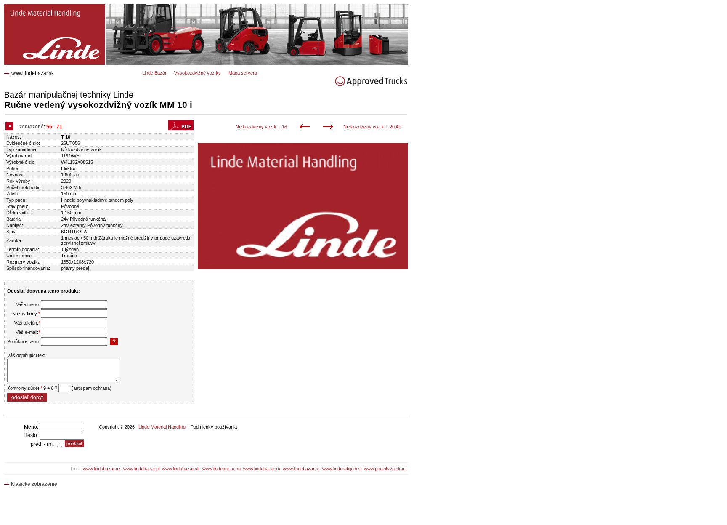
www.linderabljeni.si (341, 468)
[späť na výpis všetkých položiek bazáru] (10, 126)
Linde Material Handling (162, 426)
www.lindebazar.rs (301, 468)
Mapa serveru (242, 72)
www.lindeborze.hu (221, 468)
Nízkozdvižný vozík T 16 (261, 126)
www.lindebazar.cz (102, 468)
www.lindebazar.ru (261, 468)
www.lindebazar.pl (141, 468)
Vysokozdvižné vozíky (197, 72)
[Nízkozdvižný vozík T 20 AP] (329, 127)
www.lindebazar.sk (32, 73)
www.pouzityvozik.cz (385, 468)
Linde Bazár (154, 72)
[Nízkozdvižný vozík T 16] (306, 127)
